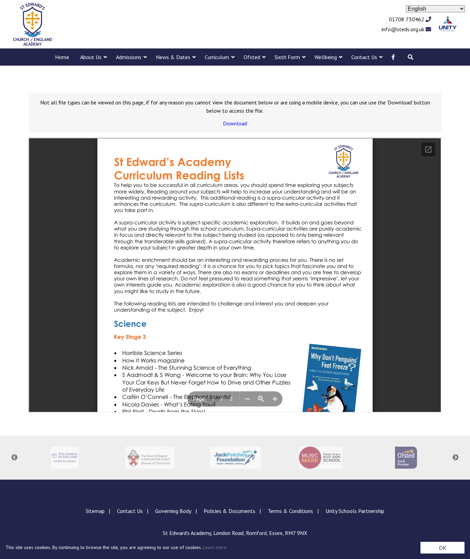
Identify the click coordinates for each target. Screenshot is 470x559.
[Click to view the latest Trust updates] (448, 24)
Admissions (128, 57)
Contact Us (364, 57)
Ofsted (252, 57)
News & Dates (173, 57)
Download (235, 123)
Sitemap (95, 510)
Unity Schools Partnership (354, 510)
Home (62, 57)
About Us (91, 57)
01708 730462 (407, 19)
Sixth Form (287, 57)
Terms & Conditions (290, 510)
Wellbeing (325, 57)
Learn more (215, 547)
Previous (14, 457)
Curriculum (217, 57)
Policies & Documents (229, 510)
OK (442, 547)
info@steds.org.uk (404, 29)
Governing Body (173, 510)
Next (455, 457)
